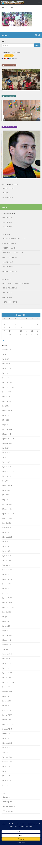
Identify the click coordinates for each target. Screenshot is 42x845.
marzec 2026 (7, 368)
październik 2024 (8, 439)
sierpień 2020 (7, 612)
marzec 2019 (7, 663)
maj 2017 (6, 738)
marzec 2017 (7, 748)
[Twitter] (39, 35)
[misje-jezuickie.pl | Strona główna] (16, 2)
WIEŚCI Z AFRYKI (8, 198)
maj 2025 (6, 406)
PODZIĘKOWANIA (8, 188)
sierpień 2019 (7, 649)
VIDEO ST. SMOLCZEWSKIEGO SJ (13, 253)
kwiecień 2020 (7, 621)
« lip (3, 340)
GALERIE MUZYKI (8, 227)
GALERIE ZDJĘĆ (8, 217)
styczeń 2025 (7, 425)
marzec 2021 (7, 584)
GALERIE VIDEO (7, 222)
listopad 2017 (7, 720)
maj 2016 (6, 771)
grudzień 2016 (7, 757)
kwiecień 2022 (7, 537)
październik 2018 (8, 682)
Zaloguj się (6, 797)
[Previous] (6, 80)
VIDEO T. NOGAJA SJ (9, 248)
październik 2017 (8, 724)
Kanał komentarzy (9, 806)
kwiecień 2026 (7, 364)
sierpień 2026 (7, 350)
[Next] (36, 80)
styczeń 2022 (7, 551)
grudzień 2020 (7, 598)
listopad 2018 (7, 677)
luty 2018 (6, 706)
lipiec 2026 (6, 354)
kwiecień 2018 (7, 696)
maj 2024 (6, 448)
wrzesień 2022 (7, 518)
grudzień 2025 (7, 382)
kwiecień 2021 (7, 579)
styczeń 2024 (7, 462)
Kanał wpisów (7, 802)
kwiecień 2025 (7, 411)
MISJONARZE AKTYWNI (10, 257)
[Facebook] (36, 35)
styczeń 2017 (7, 752)
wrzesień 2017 (7, 729)
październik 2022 (8, 514)
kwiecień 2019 (7, 659)
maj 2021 (6, 574)
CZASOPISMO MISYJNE (10, 271)
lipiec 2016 (6, 766)
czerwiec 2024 (7, 443)
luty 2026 (6, 373)
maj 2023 (6, 481)
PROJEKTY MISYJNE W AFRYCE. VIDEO (14, 239)
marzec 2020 (7, 626)
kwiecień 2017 (7, 743)
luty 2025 (6, 420)
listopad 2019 (7, 640)
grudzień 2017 (7, 715)
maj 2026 (6, 359)
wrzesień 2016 (7, 762)
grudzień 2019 (7, 635)
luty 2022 (6, 546)
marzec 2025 (7, 415)
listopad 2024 (7, 434)
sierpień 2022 (7, 523)
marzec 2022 (7, 542)
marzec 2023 (7, 490)
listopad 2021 (7, 560)
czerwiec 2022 (7, 528)
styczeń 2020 (7, 631)
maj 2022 (6, 532)
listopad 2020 (7, 603)
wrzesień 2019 (7, 645)
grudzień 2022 (7, 504)
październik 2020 (8, 607)
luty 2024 (6, 457)
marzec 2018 (7, 701)
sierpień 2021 (7, 565)
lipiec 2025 (6, 397)
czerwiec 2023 (7, 476)
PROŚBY (5, 193)
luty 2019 (6, 668)
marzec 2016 (7, 780)
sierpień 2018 (7, 687)
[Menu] (39, 2)
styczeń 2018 (7, 710)
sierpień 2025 (7, 392)
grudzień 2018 (7, 673)
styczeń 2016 (7, 785)
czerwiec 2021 (7, 570)
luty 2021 (6, 588)
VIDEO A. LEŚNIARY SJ (9, 243)
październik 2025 (8, 387)
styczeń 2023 (7, 500)
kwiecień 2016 (7, 776)
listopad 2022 (7, 509)
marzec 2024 (7, 453)
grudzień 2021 (7, 556)
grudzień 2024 (7, 429)
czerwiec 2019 (7, 654)
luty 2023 (6, 495)
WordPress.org (8, 811)
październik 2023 (8, 471)
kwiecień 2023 (7, 485)
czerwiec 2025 (7, 401)
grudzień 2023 (7, 467)
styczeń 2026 (7, 378)
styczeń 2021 (7, 593)
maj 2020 (6, 617)
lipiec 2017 (6, 734)
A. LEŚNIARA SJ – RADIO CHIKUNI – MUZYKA (16, 283)
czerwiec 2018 (7, 692)
